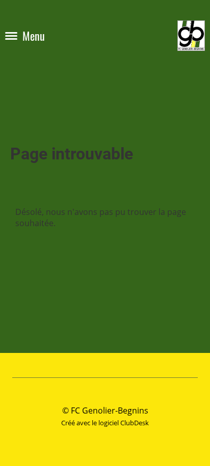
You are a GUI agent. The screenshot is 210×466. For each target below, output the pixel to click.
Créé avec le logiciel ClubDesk (105, 422)
